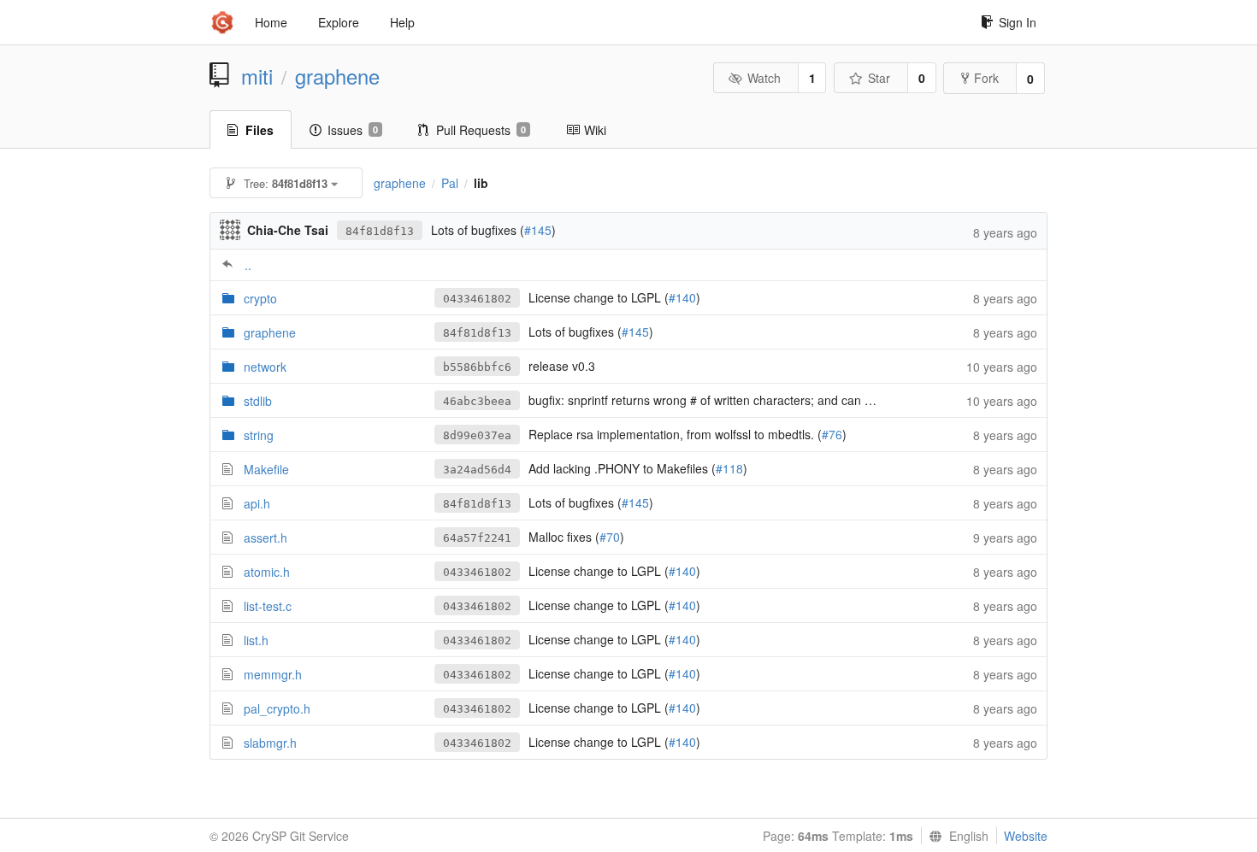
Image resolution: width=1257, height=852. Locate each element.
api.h (257, 503)
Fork (986, 77)
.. (248, 264)
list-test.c (268, 605)
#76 (832, 434)
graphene (337, 76)
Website (1026, 835)
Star (879, 77)
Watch (764, 77)
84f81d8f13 (379, 231)
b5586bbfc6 (477, 367)
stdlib (258, 400)
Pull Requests (481, 129)
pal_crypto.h (277, 708)
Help (402, 22)
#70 (609, 536)
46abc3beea (477, 401)
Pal (449, 182)
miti (257, 76)
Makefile (266, 469)
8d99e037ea (477, 435)
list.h (256, 640)
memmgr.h (273, 674)
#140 (682, 297)
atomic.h (267, 571)
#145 (538, 229)
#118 (729, 468)
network (265, 366)
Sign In (1017, 22)
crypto (260, 298)
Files (259, 129)
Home (271, 22)
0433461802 (477, 298)
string (259, 435)
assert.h (265, 537)
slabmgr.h (270, 742)
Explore (338, 22)
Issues (353, 129)
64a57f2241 (477, 538)
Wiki (595, 129)
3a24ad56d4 (477, 469)
